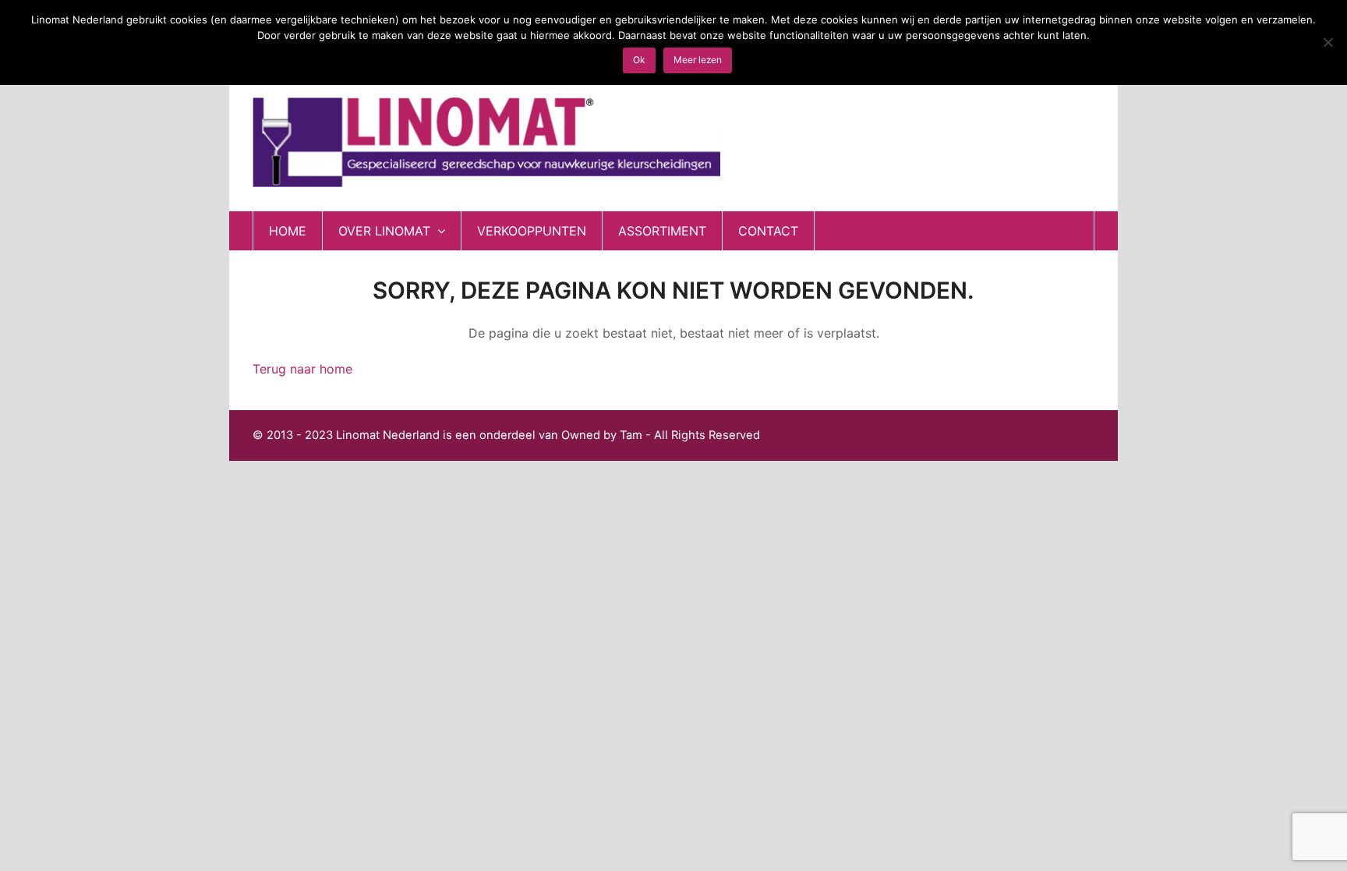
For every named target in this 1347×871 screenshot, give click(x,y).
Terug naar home (302, 369)
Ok (639, 60)
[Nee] (1327, 42)
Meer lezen (698, 60)
